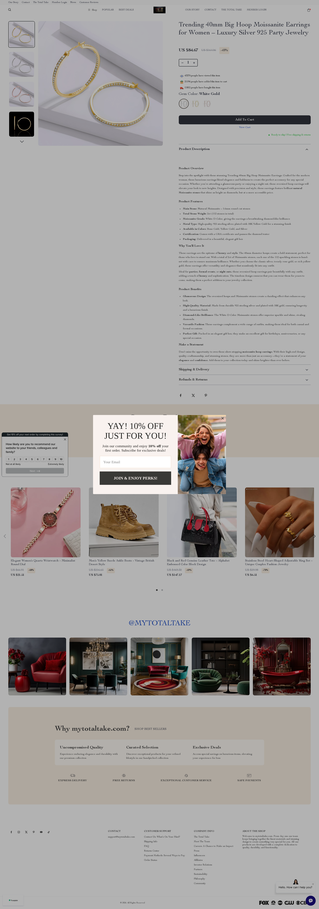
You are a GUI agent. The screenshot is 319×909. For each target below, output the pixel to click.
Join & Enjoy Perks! (135, 478)
